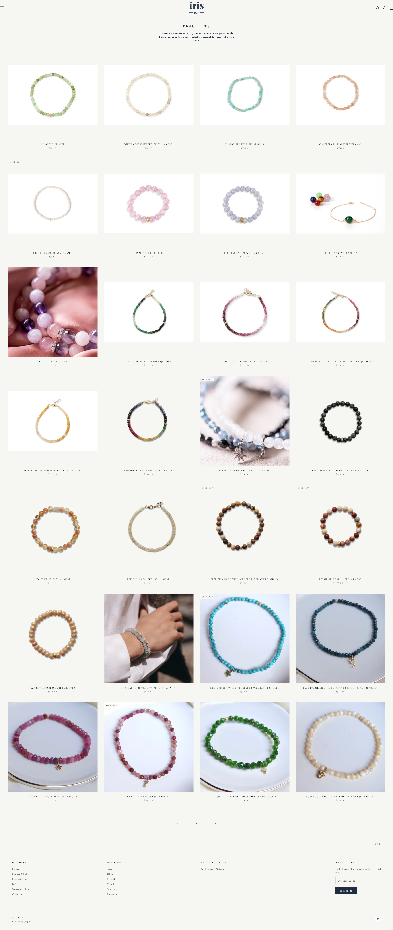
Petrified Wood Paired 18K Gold (340, 579)
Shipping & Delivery (21, 874)
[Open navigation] (2, 7)
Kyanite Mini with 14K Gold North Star (244, 470)
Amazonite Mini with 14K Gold (244, 144)
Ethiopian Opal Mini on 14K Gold (148, 579)
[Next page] (215, 823)
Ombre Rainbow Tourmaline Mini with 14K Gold (340, 361)
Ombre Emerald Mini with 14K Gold (148, 361)
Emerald (111, 879)
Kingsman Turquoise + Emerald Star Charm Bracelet (244, 688)
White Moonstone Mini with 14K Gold (148, 144)
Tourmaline (112, 894)
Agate (109, 868)
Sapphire (111, 889)
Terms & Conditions (21, 889)
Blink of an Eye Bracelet (340, 253)
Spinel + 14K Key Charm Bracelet (148, 796)
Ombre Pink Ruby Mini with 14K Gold (244, 361)
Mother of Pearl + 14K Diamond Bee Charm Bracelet (340, 796)
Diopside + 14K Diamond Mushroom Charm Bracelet (244, 796)
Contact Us (17, 894)
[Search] (384, 7)
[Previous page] (178, 823)
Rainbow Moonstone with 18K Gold (52, 688)
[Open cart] (391, 8)
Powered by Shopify (21, 921)
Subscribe (346, 891)
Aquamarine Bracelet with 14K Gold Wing (148, 688)
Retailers (16, 868)
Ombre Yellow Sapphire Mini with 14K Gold (52, 470)
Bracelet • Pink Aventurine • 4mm (340, 144)
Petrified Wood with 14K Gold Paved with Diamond (244, 579)
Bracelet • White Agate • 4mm (52, 253)
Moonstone (112, 884)
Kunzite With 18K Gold (148, 253)
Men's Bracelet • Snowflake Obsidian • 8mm (340, 470)
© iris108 (17, 917)
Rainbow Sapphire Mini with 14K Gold (148, 470)
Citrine (110, 874)
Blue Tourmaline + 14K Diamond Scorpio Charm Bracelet (340, 688)
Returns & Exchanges (21, 879)
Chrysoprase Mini (52, 144)
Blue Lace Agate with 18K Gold (244, 253)
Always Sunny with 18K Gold (52, 579)
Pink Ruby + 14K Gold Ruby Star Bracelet (52, 796)
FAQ (14, 884)
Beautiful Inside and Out (52, 361)
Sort (379, 844)
